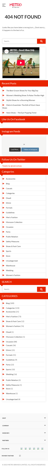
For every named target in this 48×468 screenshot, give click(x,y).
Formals (9, 208)
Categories (10, 193)
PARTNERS (5, 440)
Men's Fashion (12, 217)
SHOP (4, 418)
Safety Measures (12, 241)
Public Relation (12, 236)
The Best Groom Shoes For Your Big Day (22, 90)
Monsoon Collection (14, 222)
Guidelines (10, 212)
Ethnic (8, 203)
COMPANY (5, 425)
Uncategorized (12, 261)
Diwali (8, 198)
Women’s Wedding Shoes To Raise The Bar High (25, 95)
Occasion (9, 227)
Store (8, 256)
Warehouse (10, 265)
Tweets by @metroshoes (12, 166)
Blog (8, 183)
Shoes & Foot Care (13, 246)
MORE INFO (5, 433)
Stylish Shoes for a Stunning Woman (20, 100)
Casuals (9, 188)
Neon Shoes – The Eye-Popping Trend (21, 113)
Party (8, 232)
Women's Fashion (13, 275)
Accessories (10, 179)
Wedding (9, 270)
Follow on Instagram (30, 149)
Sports (8, 251)
